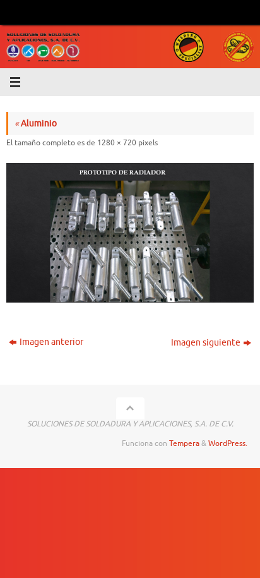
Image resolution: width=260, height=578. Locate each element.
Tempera (184, 443)
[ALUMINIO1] (130, 233)
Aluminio (36, 123)
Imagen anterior (51, 342)
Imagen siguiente (205, 342)
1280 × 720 (116, 143)
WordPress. (227, 443)
